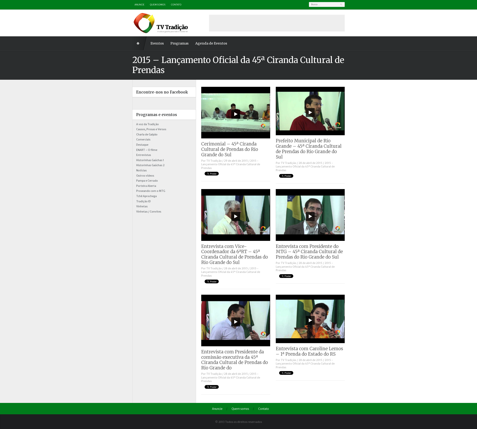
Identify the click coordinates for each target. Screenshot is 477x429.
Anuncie (139, 4)
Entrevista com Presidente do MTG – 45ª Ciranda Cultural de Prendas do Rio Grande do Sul (309, 251)
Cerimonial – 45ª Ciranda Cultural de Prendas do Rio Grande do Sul (229, 149)
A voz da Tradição (147, 124)
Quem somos (157, 4)
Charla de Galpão (146, 134)
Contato (176, 4)
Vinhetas (142, 206)
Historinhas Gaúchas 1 (150, 160)
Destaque (142, 144)
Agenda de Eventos (211, 43)
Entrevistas (143, 155)
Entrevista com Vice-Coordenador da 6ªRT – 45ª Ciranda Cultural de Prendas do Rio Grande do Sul (234, 254)
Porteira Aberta (146, 186)
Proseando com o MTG (150, 191)
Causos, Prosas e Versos (151, 129)
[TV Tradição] (161, 22)
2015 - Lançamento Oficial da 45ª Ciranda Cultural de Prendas (230, 164)
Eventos (157, 43)
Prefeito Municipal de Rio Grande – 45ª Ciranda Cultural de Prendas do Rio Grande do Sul (309, 149)
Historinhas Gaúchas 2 (150, 165)
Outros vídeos (145, 175)
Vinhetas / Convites (148, 211)
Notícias (141, 170)
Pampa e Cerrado (147, 180)
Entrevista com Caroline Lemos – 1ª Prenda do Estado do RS (309, 351)
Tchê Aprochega (146, 196)
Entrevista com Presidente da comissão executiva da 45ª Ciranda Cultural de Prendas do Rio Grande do (234, 360)
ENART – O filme (146, 150)
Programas (179, 43)
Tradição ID (143, 201)
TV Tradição (214, 160)
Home (139, 43)
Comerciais (143, 139)
